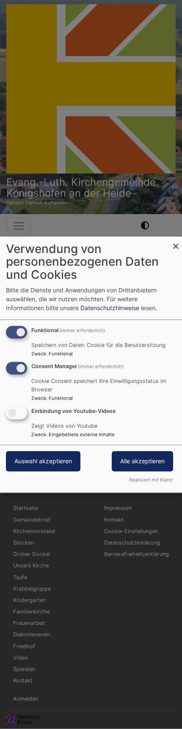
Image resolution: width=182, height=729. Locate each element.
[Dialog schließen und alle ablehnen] (175, 242)
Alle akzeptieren (142, 461)
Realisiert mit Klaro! (151, 480)
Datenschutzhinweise (109, 307)
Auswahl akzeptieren (43, 461)
